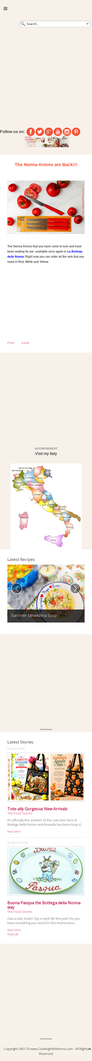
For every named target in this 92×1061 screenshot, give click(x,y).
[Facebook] (31, 132)
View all (12, 934)
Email (25, 343)
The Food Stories (19, 813)
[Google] (49, 132)
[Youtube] (58, 132)
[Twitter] (40, 132)
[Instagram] (67, 132)
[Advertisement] (46, 77)
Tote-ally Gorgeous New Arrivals (37, 808)
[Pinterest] (76, 132)
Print (10, 343)
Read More (14, 831)
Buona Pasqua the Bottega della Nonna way (43, 905)
